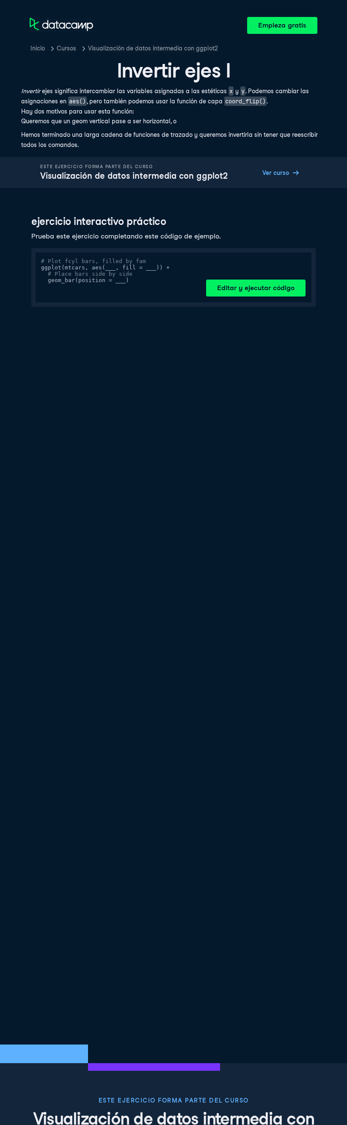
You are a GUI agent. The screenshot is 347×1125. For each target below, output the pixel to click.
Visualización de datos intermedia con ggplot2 (153, 48)
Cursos (66, 48)
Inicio (37, 48)
